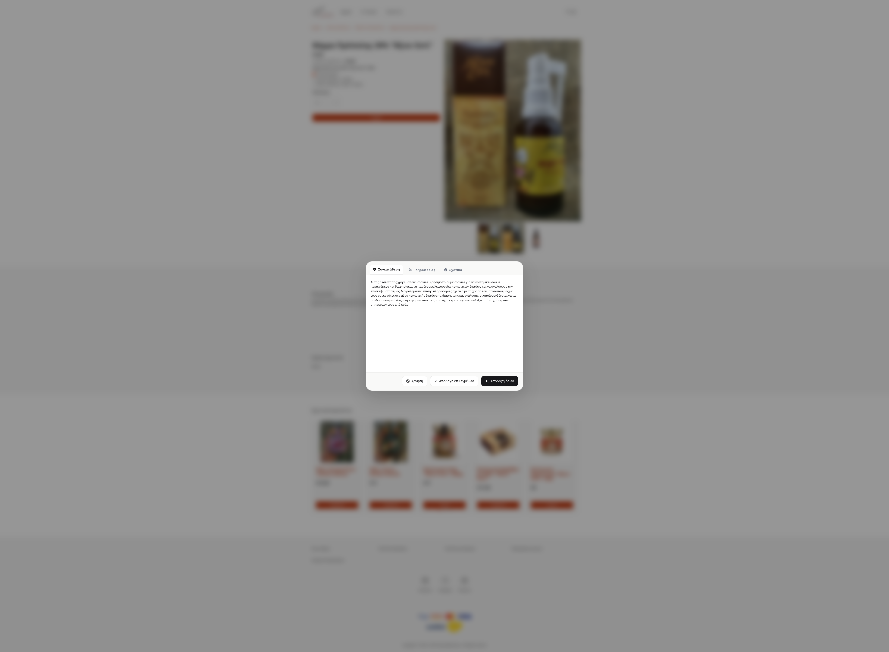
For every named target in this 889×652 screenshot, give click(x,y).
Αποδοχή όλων (502, 381)
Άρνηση (417, 381)
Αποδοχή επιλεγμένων (456, 381)
